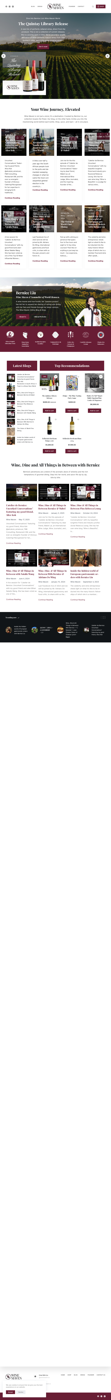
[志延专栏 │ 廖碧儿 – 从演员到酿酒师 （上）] (34, 630)
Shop (69, 1375)
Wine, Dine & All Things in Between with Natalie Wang (20, 572)
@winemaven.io (44, 1377)
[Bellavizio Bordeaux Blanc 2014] (72, 425)
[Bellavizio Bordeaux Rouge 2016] (49, 425)
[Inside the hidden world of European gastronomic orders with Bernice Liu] (9, 630)
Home (63, 1375)
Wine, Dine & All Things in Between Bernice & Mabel (52, 507)
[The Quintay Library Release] (49, 383)
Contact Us (101, 1375)
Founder (72, 6)
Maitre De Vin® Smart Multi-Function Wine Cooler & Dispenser (94, 398)
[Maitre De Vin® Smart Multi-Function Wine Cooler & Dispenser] (94, 383)
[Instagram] (9, 6)
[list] (55, 56)
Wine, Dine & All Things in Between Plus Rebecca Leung (25, 404)
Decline (20, 1392)
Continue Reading (12, 198)
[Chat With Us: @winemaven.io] (35, 1376)
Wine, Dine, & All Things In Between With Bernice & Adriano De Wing (26, 422)
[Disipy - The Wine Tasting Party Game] (72, 383)
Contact (81, 6)
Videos (39, 6)
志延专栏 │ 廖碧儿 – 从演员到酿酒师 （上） (46, 630)
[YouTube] (13, 6)
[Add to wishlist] (55, 376)
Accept (10, 1392)
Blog (33, 6)
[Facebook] (6, 6)
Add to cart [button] (49, 411)
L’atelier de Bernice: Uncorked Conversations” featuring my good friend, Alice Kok (19, 510)
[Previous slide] (3, 56)
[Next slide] (107, 56)
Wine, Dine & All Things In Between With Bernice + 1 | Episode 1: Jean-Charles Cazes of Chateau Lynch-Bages (72, 630)
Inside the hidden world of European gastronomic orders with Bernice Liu (26, 439)
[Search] (93, 6)
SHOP (102, 6)
